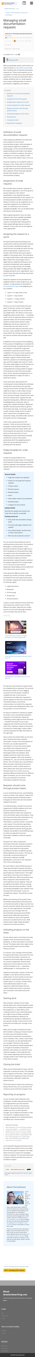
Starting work (11, 117)
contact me (20, 1236)
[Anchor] (29, 135)
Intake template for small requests (18, 105)
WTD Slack (3, 1331)
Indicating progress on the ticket (18, 114)
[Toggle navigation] (31, 3)
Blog (2, 1313)
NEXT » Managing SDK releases (14, 1270)
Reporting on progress (14, 123)
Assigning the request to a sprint (18, 102)
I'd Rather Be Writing (9, 8)
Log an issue (4, 1348)
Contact (3, 1318)
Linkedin (3, 1333)
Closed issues (4, 1351)
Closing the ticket (12, 120)
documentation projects (21, 68)
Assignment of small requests (17, 99)
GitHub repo (4, 1346)
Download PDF (13, 60)
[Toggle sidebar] (24, 3)
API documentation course (17, 1218)
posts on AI (16, 1223)
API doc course (4, 1315)
